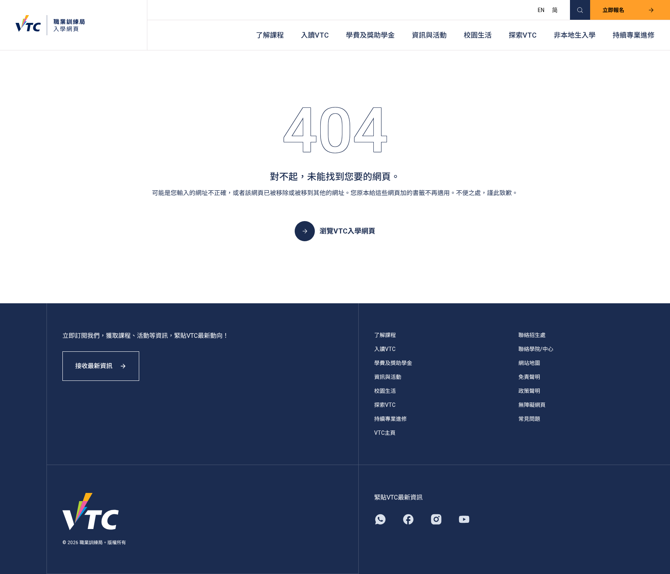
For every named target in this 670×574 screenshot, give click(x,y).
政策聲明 (529, 391)
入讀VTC (315, 35)
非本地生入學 (575, 35)
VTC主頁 (384, 433)
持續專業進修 (633, 35)
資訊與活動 (429, 35)
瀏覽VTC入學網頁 (347, 231)
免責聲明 (529, 377)
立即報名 (613, 10)
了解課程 (270, 35)
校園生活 (478, 35)
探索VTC (523, 35)
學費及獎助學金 (370, 35)
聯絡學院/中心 (535, 349)
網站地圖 (529, 363)
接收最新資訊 (93, 366)
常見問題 (529, 419)
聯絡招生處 (532, 335)
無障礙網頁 (532, 405)
